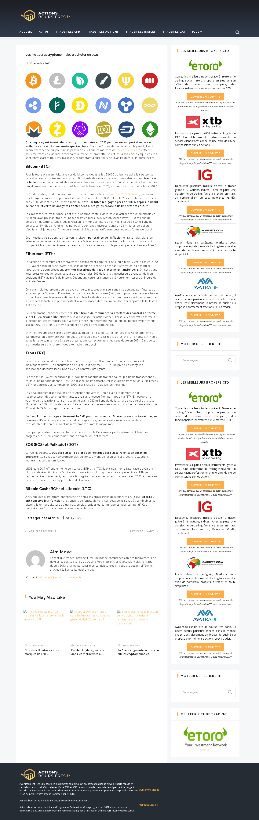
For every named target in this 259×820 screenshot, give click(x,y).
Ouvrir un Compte (205, 96)
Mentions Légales (148, 804)
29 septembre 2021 (133, 645)
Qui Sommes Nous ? (149, 789)
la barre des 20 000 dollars (122, 194)
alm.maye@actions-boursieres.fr (60, 577)
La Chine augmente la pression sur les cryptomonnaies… (138, 652)
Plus (195, 31)
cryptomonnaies (126, 150)
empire (205, 750)
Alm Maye (61, 551)
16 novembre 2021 (38, 645)
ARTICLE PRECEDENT (43, 531)
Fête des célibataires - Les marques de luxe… (41, 652)
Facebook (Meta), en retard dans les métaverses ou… (89, 652)
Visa (39, 182)
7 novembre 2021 (85, 645)
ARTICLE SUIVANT (142, 531)
